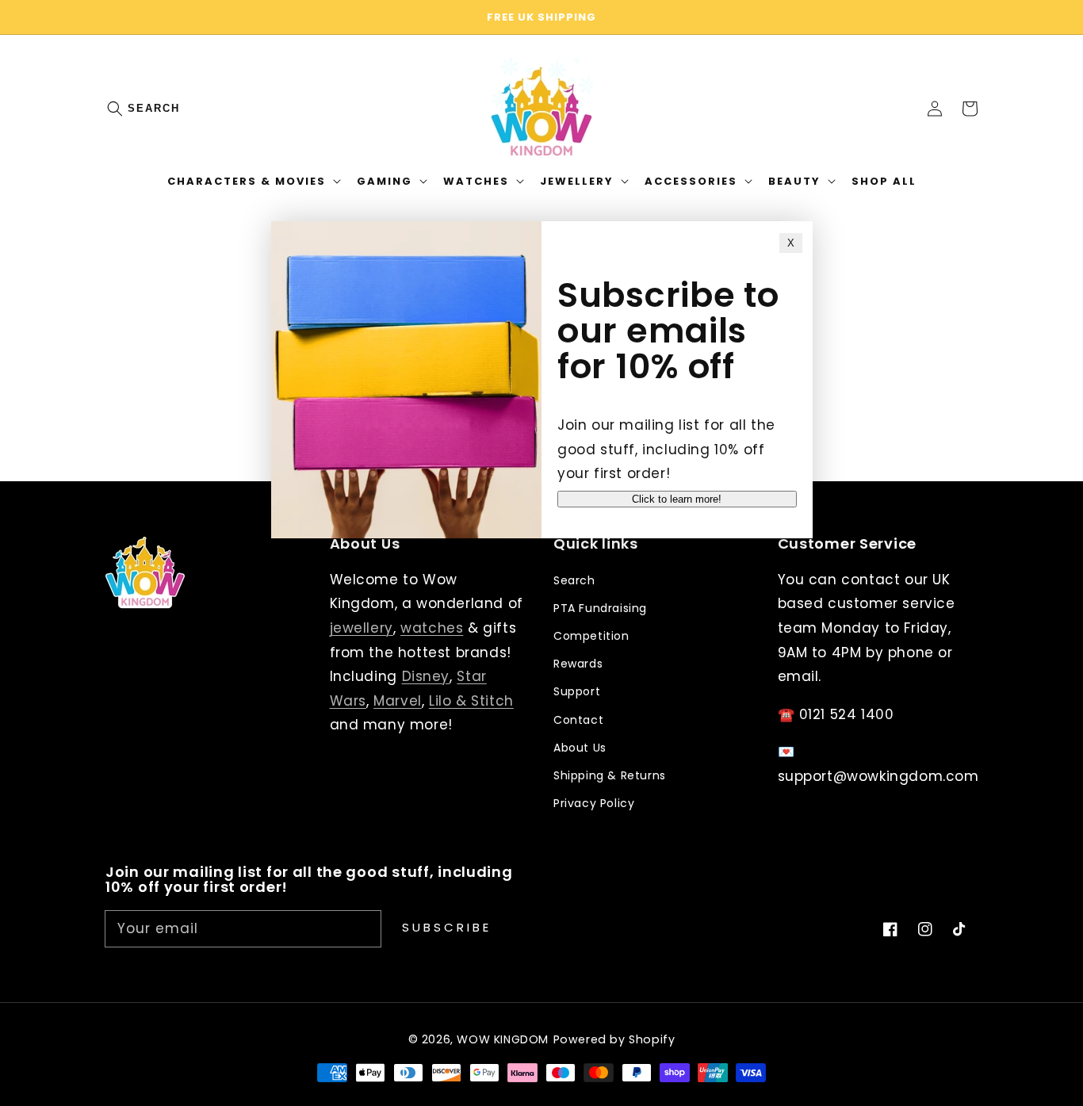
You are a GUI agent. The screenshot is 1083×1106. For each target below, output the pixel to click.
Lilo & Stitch (471, 700)
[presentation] (131, 109)
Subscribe (447, 927)
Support (576, 691)
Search (154, 108)
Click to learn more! (676, 499)
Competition (591, 636)
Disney (426, 676)
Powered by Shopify (614, 1039)
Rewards (578, 664)
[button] (122, 108)
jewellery (361, 627)
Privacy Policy (593, 803)
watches (431, 627)
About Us (580, 748)
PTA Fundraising (600, 608)
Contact (578, 720)
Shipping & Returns (609, 775)
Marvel (397, 700)
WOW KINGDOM (503, 1039)
